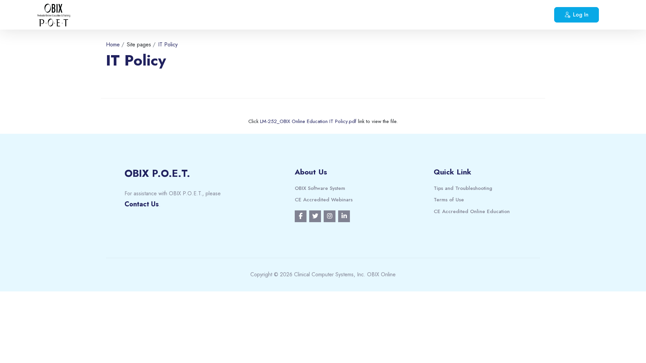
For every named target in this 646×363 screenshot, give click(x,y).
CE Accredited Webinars (324, 199)
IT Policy (168, 44)
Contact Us (141, 204)
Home (113, 44)
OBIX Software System (320, 188)
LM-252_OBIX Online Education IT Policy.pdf (308, 121)
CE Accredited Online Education (472, 211)
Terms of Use (449, 199)
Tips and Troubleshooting (463, 188)
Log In (580, 14)
